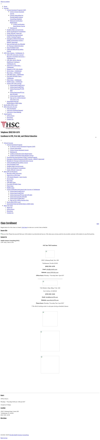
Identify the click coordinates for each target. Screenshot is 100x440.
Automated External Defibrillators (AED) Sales (14, 102)
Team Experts (8, 114)
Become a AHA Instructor (14, 173)
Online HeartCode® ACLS (17, 85)
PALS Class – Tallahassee (14, 80)
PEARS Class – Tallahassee (14, 82)
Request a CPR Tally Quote (14, 69)
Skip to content (5, 1)
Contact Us (10, 119)
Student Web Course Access (15, 30)
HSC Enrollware (11, 108)
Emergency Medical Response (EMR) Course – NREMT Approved (25, 159)
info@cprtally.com (51, 269)
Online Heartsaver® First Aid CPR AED (17, 93)
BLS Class (10, 180)
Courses (6, 8)
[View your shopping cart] (98, 137)
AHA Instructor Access (10, 107)
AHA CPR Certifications (10, 171)
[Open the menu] (1, 140)
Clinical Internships (15, 148)
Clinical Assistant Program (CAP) (16, 10)
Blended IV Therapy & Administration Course (20, 161)
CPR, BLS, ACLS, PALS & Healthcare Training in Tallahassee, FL (14, 62)
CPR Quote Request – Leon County (17, 177)
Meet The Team (8, 205)
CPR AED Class (11, 182)
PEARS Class (10, 188)
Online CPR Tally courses (14, 83)
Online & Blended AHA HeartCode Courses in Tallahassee (23, 189)
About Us (9, 207)
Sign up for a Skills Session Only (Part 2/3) (18, 98)
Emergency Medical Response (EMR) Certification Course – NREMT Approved (15, 40)
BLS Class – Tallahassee (14, 73)
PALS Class (10, 186)
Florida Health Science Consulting (19, 435)
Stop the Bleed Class (13, 47)
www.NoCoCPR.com (53, 300)
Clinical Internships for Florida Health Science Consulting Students (16, 17)
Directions (10, 117)
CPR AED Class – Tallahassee (15, 74)
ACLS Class (10, 179)
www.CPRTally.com (52, 272)
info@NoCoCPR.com (52, 297)
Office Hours (10, 116)
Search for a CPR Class (13, 175)
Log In (98, 223)
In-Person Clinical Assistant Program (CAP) (22, 146)
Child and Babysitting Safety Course (17, 162)
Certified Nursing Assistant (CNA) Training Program (15, 36)
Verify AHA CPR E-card (10, 105)
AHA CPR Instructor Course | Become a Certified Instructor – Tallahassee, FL (16, 56)
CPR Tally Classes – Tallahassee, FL (14, 53)
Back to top (4, 438)
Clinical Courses (8, 143)
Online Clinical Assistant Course (19, 150)
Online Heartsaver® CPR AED (18, 197)
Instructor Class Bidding (14, 112)
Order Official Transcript (14, 33)
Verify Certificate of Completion (16, 31)
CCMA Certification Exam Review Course (19, 25)
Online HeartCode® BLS (17, 87)
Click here (24, 227)
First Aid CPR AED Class (14, 184)
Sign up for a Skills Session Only (19, 200)
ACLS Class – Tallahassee (14, 71)
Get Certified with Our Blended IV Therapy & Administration (16, 45)
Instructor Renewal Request (15, 110)
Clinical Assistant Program (14, 145)
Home (5, 6)
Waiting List (13, 28)
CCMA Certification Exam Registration (21, 154)
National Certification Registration (16, 21)
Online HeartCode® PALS (17, 96)
